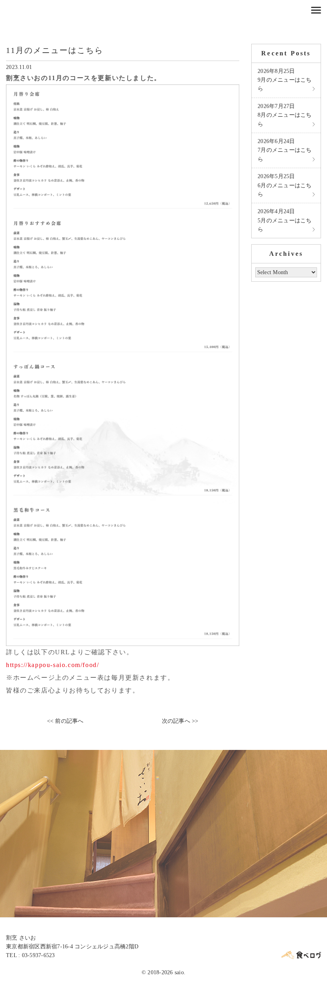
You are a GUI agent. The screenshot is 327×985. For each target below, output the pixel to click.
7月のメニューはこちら (285, 150)
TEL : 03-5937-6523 (30, 955)
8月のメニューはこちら (285, 115)
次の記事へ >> (180, 721)
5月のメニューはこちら (285, 220)
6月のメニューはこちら (285, 185)
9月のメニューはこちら (285, 80)
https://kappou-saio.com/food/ (52, 664)
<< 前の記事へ (65, 721)
